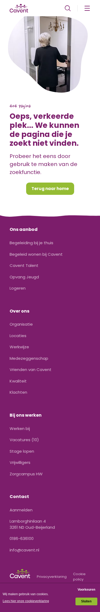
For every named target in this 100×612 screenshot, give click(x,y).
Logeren (18, 288)
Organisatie (21, 324)
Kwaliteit (18, 381)
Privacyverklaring (52, 576)
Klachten (18, 392)
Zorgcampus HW (26, 474)
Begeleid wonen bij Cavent (36, 254)
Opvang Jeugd (24, 277)
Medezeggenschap (29, 358)
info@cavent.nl (24, 550)
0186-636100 (22, 538)
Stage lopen (22, 451)
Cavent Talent (24, 265)
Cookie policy (79, 576)
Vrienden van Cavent (30, 369)
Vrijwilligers (20, 462)
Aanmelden (21, 510)
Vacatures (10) (24, 440)
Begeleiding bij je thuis (31, 243)
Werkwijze (19, 347)
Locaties (18, 335)
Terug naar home (50, 188)
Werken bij (20, 428)
